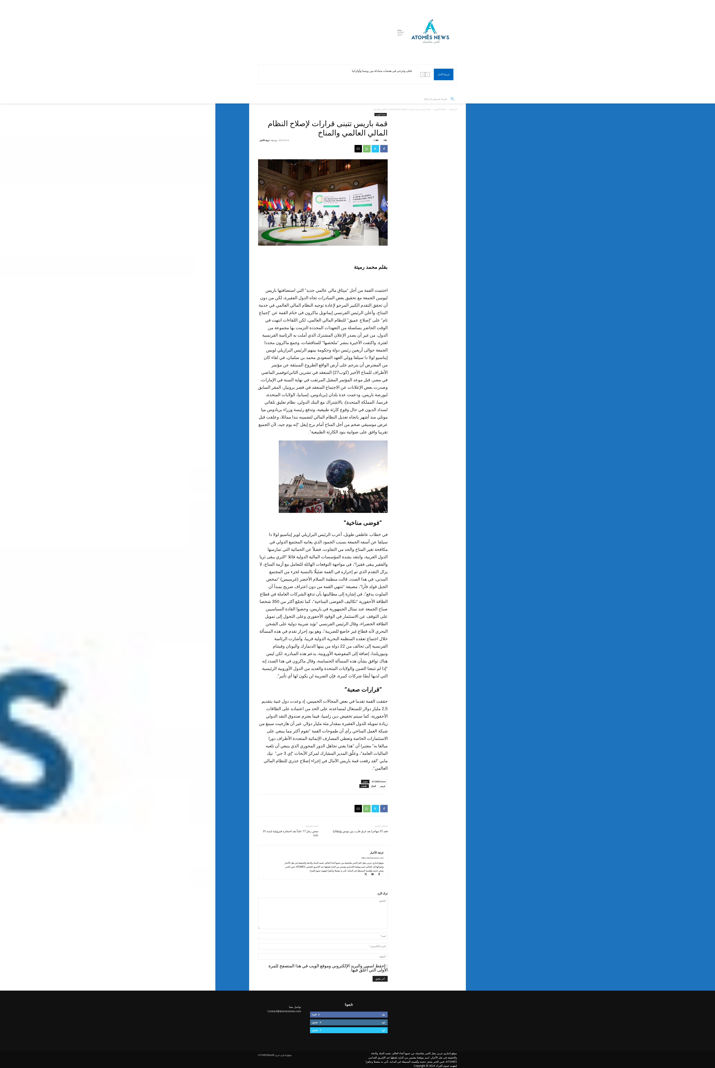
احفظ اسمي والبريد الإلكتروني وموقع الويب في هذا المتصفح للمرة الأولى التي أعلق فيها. (328, 967)
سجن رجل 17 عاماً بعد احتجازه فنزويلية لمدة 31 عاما (290, 833)
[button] (452, 99)
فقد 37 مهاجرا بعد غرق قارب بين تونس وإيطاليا (360, 831)
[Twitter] (375, 148)
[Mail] (373, 874)
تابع (383, 1022)
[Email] (358, 148)
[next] (422, 74)
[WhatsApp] (367, 148)
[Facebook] (384, 148)
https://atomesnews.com (372, 858)
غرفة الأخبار (265, 140)
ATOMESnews (379, 781)
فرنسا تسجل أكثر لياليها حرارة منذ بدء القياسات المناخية (379, 71)
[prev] (427, 74)
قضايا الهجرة (440, 109)
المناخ (373, 786)
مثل (383, 1014)
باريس (382, 786)
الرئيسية (453, 109)
